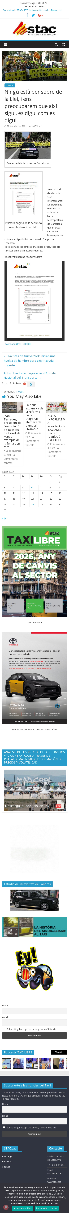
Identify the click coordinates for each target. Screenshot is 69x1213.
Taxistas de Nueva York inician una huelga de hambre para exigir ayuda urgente (29, 360)
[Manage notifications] (5, 1207)
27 (32, 504)
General (9, 85)
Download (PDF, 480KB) (17, 343)
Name (5, 1005)
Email (5, 1017)
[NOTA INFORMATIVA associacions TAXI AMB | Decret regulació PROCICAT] (56, 403)
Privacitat (7, 1161)
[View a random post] (63, 44)
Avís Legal (7, 1156)
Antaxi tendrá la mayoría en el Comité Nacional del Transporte (30, 375)
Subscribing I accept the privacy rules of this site (31, 1029)
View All (58, 1052)
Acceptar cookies (22, 1208)
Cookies (6, 1166)
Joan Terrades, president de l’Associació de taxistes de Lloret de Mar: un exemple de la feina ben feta (12, 431)
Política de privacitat (46, 1208)
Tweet (19, 391)
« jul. (4, 518)
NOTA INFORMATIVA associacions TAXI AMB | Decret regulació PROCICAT (56, 428)
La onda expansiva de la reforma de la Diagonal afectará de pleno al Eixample (34, 417)
